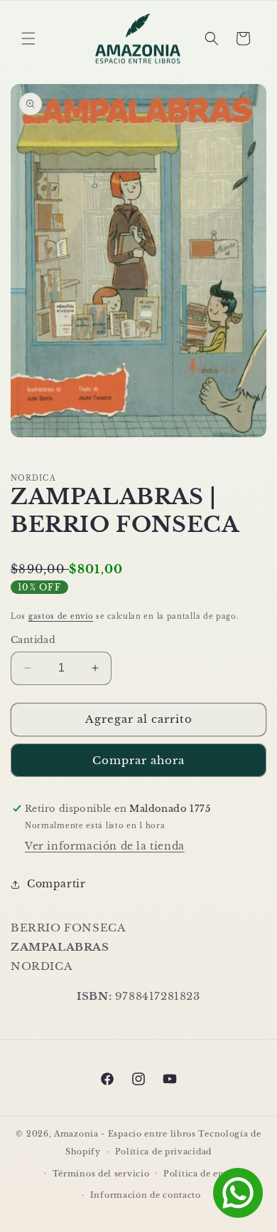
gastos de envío (61, 616)
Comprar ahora (138, 760)
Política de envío (201, 1174)
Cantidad (33, 640)
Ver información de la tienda (105, 846)
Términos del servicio (101, 1174)
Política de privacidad (163, 1152)
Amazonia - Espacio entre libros (125, 1134)
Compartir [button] (56, 883)
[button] (28, 38)
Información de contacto (145, 1195)
